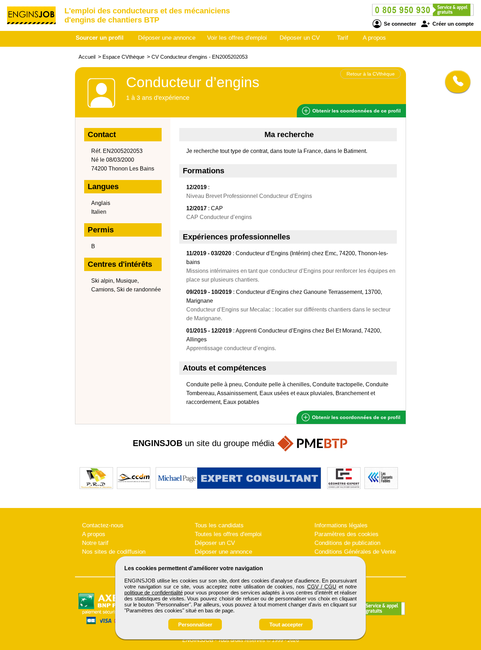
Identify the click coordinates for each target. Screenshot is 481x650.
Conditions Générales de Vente (355, 551)
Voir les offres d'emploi (237, 37)
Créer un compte (452, 24)
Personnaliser (195, 625)
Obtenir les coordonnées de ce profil (355, 417)
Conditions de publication (347, 543)
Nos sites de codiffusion (113, 551)
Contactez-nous (103, 525)
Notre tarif (95, 543)
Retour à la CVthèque (370, 74)
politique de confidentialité (153, 593)
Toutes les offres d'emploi (228, 534)
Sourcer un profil (100, 37)
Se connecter (399, 24)
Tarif (342, 37)
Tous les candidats (219, 525)
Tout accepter (286, 625)
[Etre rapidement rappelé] (455, 82)
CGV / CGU (322, 587)
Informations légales (341, 525)
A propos (374, 37)
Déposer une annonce (166, 37)
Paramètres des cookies (346, 534)
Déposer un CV (300, 37)
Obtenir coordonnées (356, 111)
